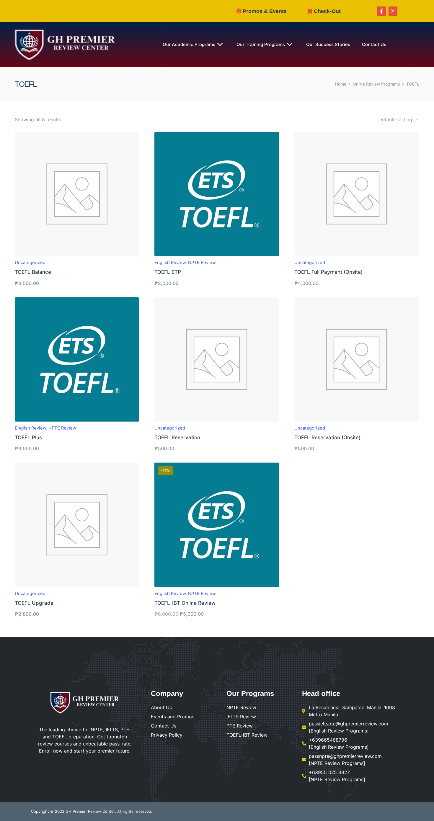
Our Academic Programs (189, 44)
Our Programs (250, 693)
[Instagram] (393, 11)
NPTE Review (202, 262)
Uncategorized (30, 262)
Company (167, 693)
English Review (170, 262)
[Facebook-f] (381, 11)
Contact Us (374, 44)
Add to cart (77, 255)
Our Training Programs (260, 44)
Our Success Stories (328, 44)
